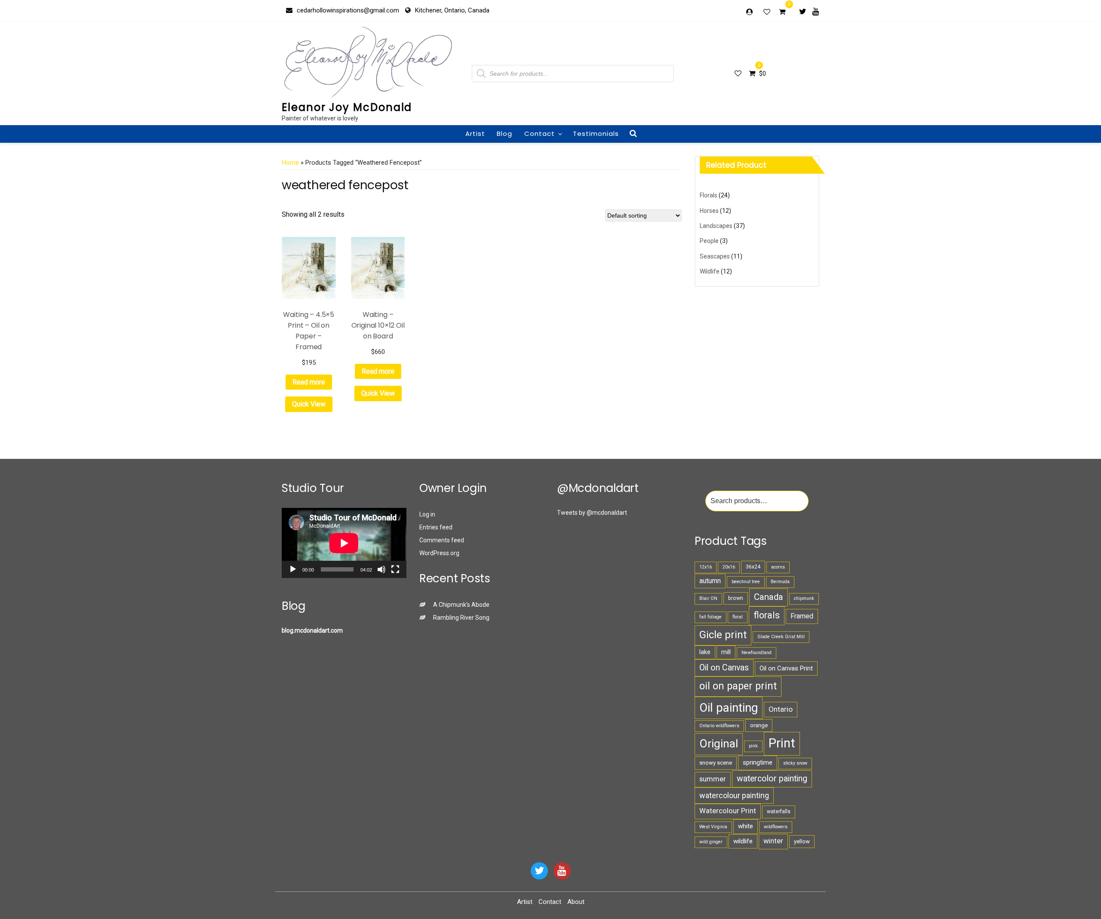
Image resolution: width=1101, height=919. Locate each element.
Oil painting (728, 708)
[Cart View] (782, 13)
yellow (802, 841)
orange (759, 725)
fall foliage (710, 617)
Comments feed (441, 540)
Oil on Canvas (724, 668)
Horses (709, 210)
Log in (427, 514)
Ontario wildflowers (719, 725)
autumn (710, 581)
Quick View (309, 404)
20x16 (729, 567)
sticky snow (795, 763)
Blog (504, 133)
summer (712, 779)
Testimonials (596, 133)
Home (290, 162)
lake (704, 652)
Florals (708, 195)
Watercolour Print (727, 811)
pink (753, 746)
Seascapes (715, 256)
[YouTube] (562, 870)
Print (782, 743)
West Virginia (713, 827)
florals (766, 615)
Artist (475, 133)
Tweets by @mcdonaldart (592, 512)
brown (735, 598)
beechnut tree (746, 581)
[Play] (293, 569)
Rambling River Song (461, 617)
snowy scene (715, 762)
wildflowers (775, 827)
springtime (757, 762)
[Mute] (381, 569)
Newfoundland (756, 652)
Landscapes (716, 225)
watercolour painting (734, 795)
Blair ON (708, 598)
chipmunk (804, 598)
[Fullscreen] (395, 569)
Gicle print (723, 635)
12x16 (705, 567)
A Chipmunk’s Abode (461, 604)
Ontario (781, 709)
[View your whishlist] (767, 12)
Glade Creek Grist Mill (781, 636)
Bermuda (780, 581)
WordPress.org (439, 553)
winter (773, 841)
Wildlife (710, 271)
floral (737, 617)
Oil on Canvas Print (786, 668)
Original (718, 743)
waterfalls (778, 811)
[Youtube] (815, 11)
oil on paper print (738, 686)
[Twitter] (802, 11)
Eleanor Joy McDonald (347, 107)
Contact (539, 133)
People (709, 240)
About (575, 902)
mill (726, 652)
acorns (778, 567)
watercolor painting (772, 779)
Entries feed (435, 527)
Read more (308, 382)
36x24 (753, 567)
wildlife (743, 841)
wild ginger (711, 842)
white (745, 826)
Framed (801, 616)
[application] (344, 543)
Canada (768, 597)
